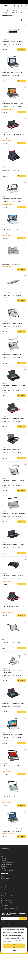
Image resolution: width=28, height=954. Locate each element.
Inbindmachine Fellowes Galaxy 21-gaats (12, 72)
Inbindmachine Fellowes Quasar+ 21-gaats (12, 765)
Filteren (14, 952)
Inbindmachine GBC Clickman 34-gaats (11, 292)
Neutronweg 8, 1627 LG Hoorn (10, 895)
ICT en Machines (17, 10)
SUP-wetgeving (4, 886)
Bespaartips (4, 887)
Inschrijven (22, 918)
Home (4, 10)
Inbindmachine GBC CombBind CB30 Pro (11, 354)
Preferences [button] (8, 941)
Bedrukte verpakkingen (6, 853)
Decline (14, 947)
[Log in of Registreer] (21, 6)
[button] (21, 20)
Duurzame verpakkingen (6, 884)
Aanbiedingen (4, 880)
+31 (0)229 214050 (7, 898)
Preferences (14, 950)
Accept (14, 944)
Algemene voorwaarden (6, 864)
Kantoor (9, 10)
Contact (3, 868)
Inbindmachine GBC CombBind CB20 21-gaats (13, 703)
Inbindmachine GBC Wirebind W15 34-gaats (12, 449)
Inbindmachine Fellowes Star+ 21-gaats (11, 198)
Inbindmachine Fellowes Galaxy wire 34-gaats (13, 828)
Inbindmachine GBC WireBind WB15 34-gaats (13, 606)
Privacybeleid (4, 866)
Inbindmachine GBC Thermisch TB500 (11, 261)
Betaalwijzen (4, 856)
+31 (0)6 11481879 (7, 900)
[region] (14, 0)
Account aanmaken (5, 851)
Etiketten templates (5, 878)
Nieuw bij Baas (4, 882)
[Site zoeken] (18, 6)
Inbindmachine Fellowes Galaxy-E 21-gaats (12, 103)
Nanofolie (3, 889)
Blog (2, 876)
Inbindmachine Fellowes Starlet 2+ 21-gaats (12, 41)
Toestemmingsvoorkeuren (7, 870)
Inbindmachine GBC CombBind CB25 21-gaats (13, 418)
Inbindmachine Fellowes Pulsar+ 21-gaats (12, 734)
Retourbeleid (4, 858)
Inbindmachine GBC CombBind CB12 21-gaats (13, 544)
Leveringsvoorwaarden (6, 862)
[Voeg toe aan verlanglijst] (25, 25)
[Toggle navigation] (14, 6)
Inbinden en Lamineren (8, 12)
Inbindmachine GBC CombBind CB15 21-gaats (13, 134)
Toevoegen (22, 49)
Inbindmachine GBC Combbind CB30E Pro (12, 323)
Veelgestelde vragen (5, 854)
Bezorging (3, 860)
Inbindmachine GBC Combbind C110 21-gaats (13, 575)
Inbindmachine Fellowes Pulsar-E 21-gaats (12, 229)
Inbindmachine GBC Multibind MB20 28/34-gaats (13, 513)
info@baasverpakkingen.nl (9, 902)
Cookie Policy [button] (21, 938)
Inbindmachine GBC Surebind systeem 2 (11, 797)
